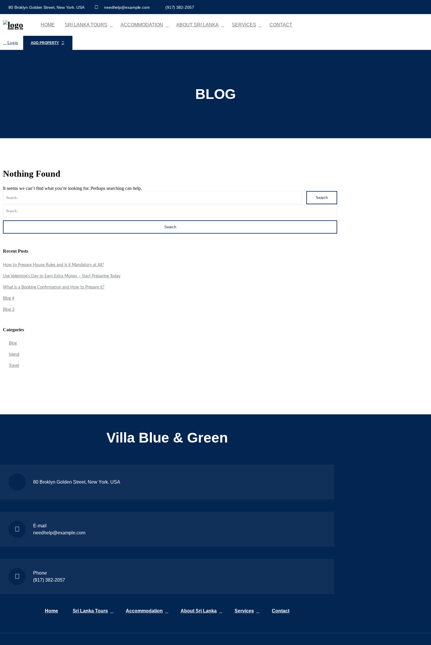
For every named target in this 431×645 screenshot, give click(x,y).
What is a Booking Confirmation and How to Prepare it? (53, 287)
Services (244, 24)
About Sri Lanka (197, 24)
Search (322, 197)
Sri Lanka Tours (86, 24)
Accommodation (142, 24)
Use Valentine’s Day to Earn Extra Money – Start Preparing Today (62, 276)
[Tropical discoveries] (13, 25)
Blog (13, 343)
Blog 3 (8, 310)
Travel (14, 366)
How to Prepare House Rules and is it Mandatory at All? (53, 265)
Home (48, 24)
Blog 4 (8, 298)
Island (14, 354)
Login (12, 42)
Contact (280, 24)
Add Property (45, 43)
